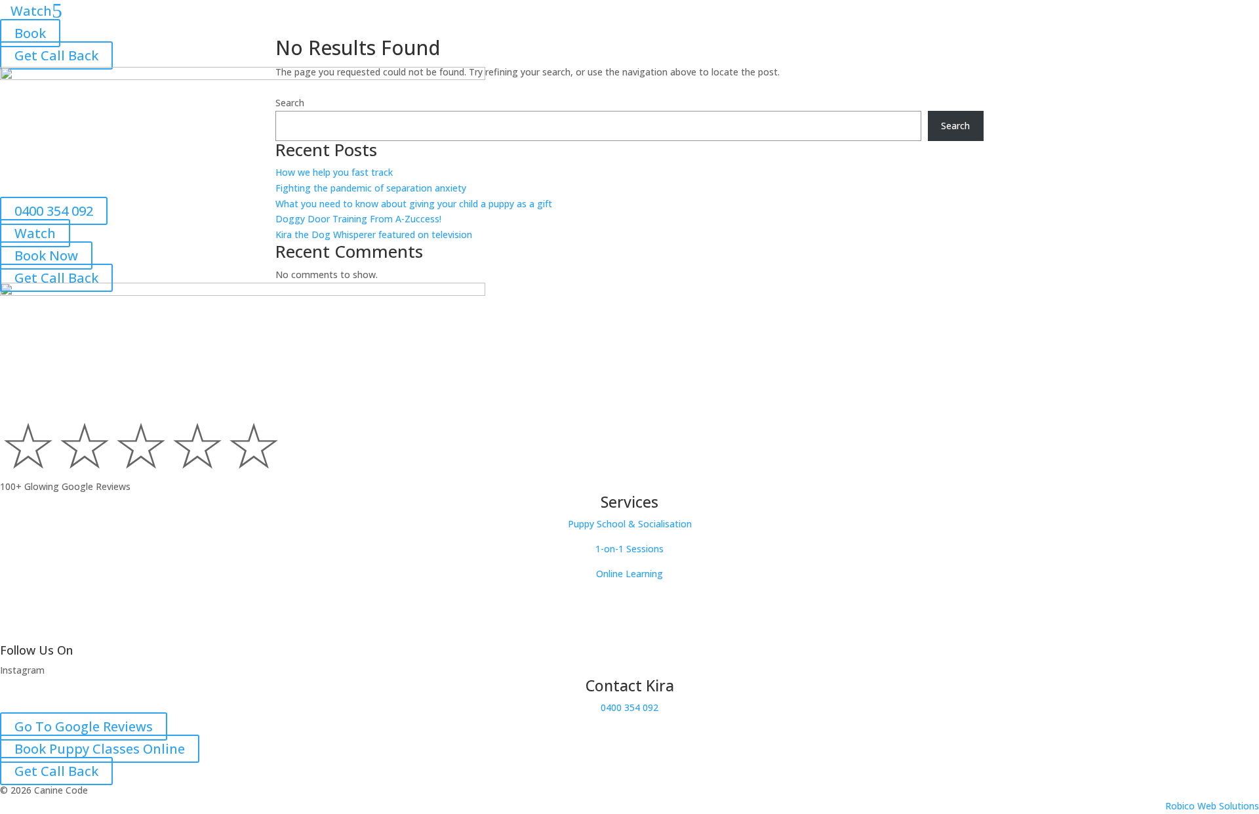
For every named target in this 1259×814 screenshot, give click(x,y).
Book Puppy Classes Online (99, 749)
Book (30, 33)
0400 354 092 (53, 211)
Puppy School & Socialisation (630, 524)
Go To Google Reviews (83, 726)
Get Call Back (56, 55)
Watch (35, 233)
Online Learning (629, 573)
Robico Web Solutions (1212, 806)
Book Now (46, 255)
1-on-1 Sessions (629, 548)
